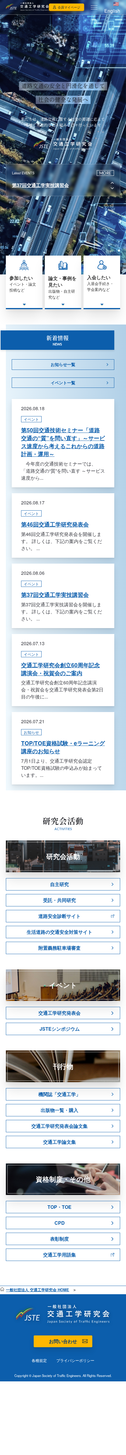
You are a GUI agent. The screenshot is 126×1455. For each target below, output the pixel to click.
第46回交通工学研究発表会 (55, 524)
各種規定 (39, 1360)
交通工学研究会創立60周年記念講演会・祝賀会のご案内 (60, 669)
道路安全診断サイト (59, 916)
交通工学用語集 (59, 1254)
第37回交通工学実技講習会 (40, 181)
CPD (60, 1222)
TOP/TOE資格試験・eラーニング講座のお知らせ (63, 747)
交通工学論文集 (59, 1141)
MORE (105, 171)
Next (112, 187)
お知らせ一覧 (63, 364)
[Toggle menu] (94, 7)
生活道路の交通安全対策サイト (59, 931)
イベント (31, 419)
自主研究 (59, 884)
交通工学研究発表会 (59, 1012)
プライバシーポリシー (75, 1360)
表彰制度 (59, 1238)
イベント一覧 (63, 382)
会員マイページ (69, 7)
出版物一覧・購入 (59, 1110)
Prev (112, 183)
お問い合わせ (63, 1341)
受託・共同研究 (59, 900)
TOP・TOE (59, 1207)
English (112, 10)
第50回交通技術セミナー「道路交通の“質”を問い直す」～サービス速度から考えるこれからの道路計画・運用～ (63, 442)
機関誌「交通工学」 (59, 1094)
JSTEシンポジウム (60, 1028)
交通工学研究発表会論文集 (59, 1126)
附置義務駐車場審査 (59, 947)
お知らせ (31, 732)
